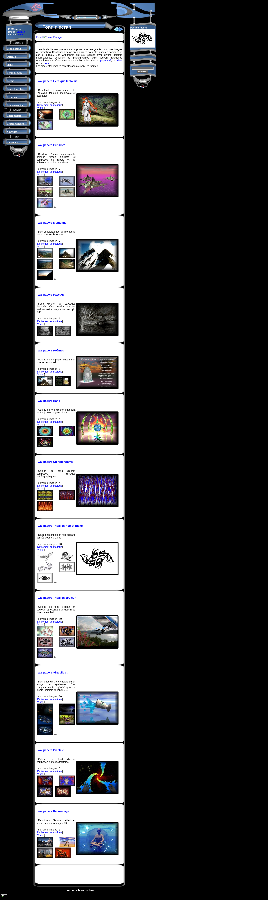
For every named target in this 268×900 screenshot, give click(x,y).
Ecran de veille (14, 73)
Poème (10, 81)
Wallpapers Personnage (53, 811)
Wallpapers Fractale (51, 750)
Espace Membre (15, 123)
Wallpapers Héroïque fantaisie (57, 81)
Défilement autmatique (49, 105)
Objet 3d (11, 56)
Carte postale (14, 115)
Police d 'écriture (16, 89)
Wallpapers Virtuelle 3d (53, 672)
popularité (105, 60)
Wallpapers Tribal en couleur (57, 597)
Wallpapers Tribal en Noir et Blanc (60, 525)
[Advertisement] (80, 8)
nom (46, 63)
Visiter (40, 108)
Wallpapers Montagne (52, 222)
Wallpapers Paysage (51, 294)
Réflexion (12, 97)
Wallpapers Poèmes (51, 350)
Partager (57, 37)
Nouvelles (12, 132)
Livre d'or (12, 142)
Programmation (15, 105)
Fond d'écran (14, 48)
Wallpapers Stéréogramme (55, 461)
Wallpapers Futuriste (51, 145)
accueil (82, 17)
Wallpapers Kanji (49, 400)
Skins (10, 64)
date (119, 60)
